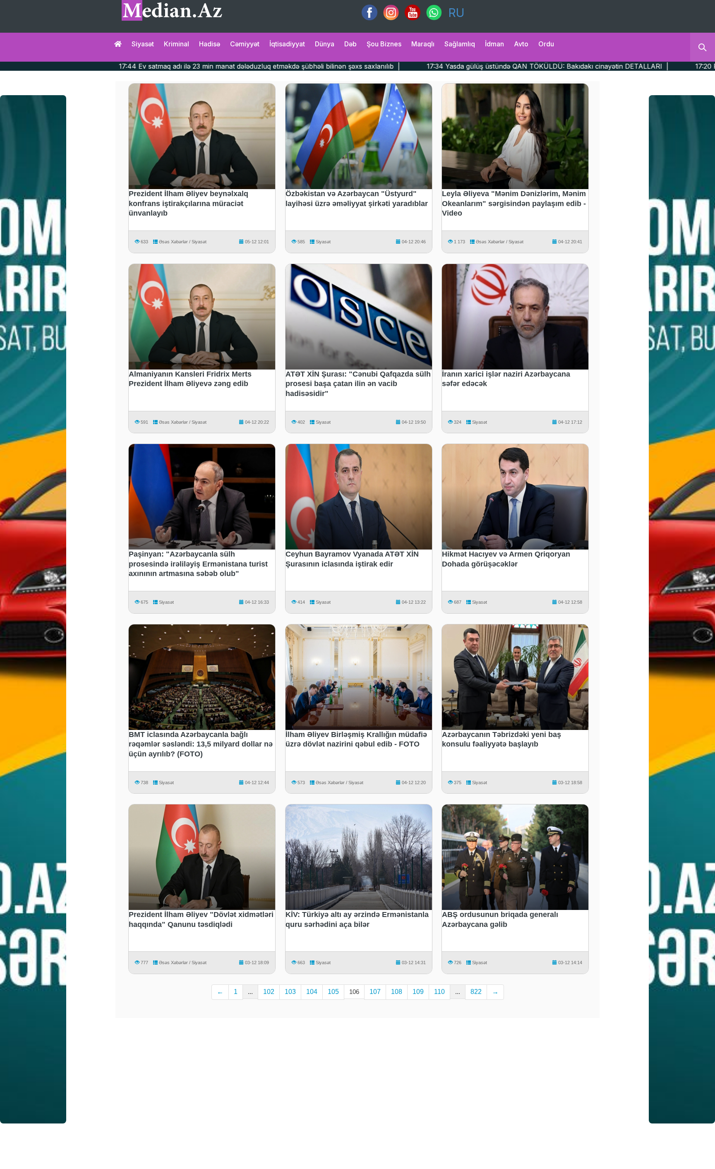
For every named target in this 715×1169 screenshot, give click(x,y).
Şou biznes (384, 44)
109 (418, 991)
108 (396, 991)
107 (375, 991)
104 (311, 991)
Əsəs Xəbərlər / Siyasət (182, 241)
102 (268, 991)
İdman (494, 44)
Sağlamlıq (459, 44)
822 (476, 991)
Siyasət (143, 44)
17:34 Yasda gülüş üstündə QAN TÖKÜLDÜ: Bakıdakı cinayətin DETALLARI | (416, 66)
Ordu (546, 44)
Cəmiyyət (244, 44)
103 (290, 991)
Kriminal (176, 44)
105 (333, 991)
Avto (521, 44)
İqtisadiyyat (287, 44)
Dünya (324, 44)
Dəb (350, 44)
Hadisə (209, 44)
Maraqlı (422, 44)
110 (439, 991)
